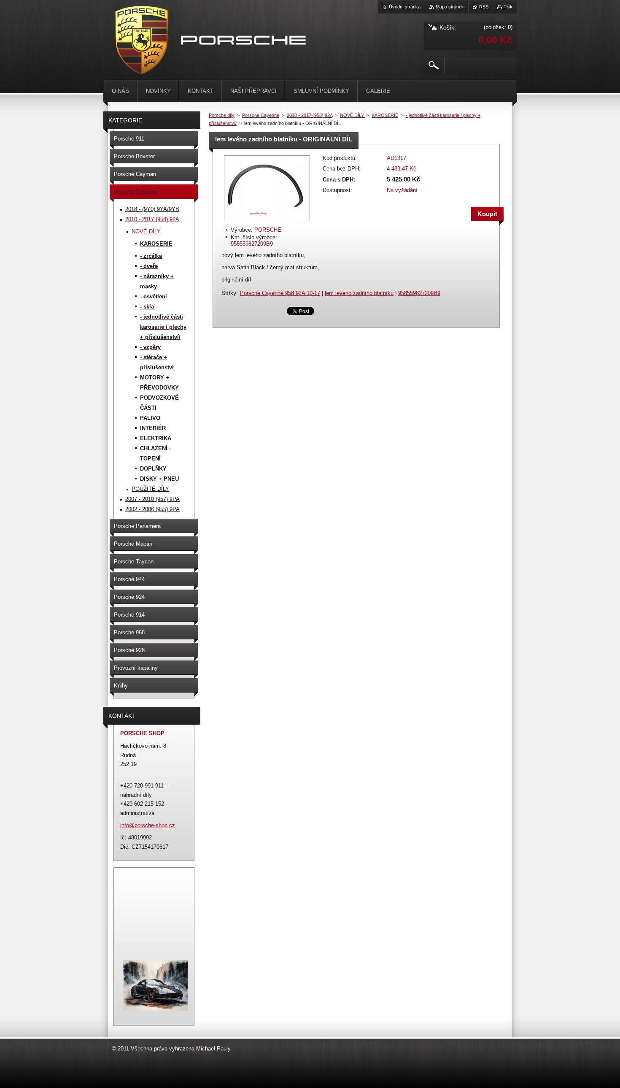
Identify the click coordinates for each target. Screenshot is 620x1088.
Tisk (508, 6)
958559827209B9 (419, 293)
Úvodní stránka (405, 6)
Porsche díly (222, 115)
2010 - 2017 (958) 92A (309, 115)
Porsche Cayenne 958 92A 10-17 (280, 293)
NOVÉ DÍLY (352, 115)
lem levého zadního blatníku (359, 293)
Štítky (228, 293)
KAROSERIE (385, 115)
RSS (483, 6)
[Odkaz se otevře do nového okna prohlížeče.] (267, 221)
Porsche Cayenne (260, 115)
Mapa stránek (450, 6)
